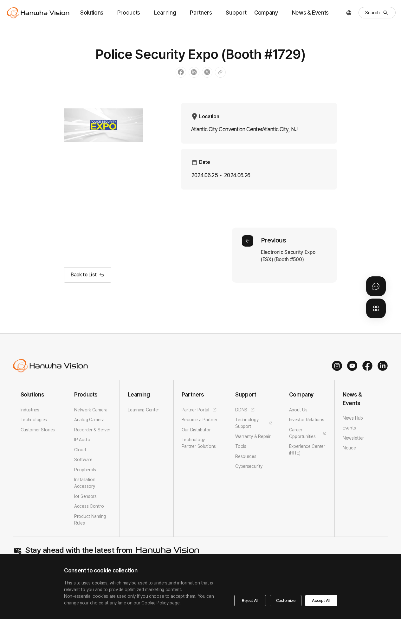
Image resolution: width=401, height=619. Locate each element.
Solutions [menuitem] (91, 12)
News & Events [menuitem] (310, 12)
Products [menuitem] (128, 12)
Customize (285, 600)
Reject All (250, 600)
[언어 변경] (349, 13)
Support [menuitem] (236, 12)
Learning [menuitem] (165, 12)
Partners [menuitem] (201, 12)
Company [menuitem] (266, 12)
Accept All (321, 600)
